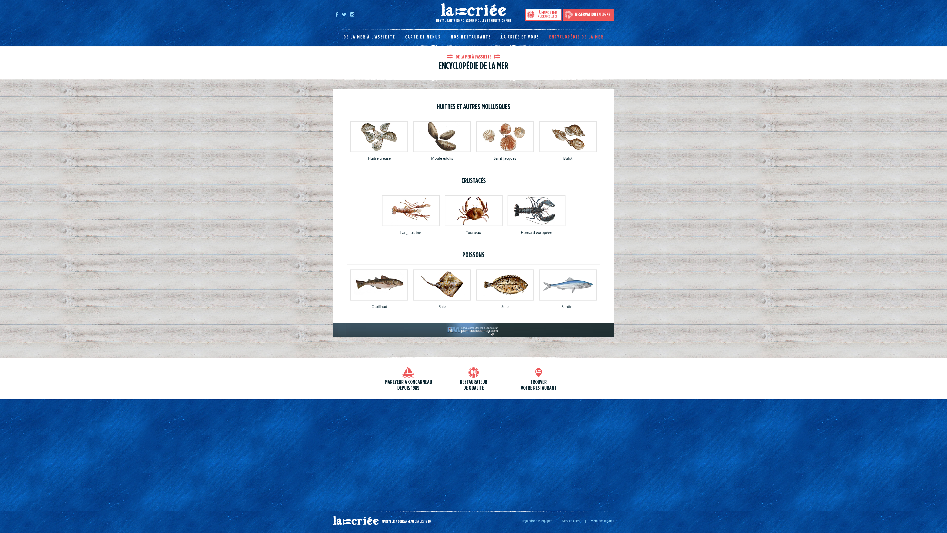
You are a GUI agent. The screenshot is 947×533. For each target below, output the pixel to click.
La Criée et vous (520, 37)
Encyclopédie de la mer (576, 37)
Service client (571, 521)
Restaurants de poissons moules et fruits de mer (422, 13)
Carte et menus (423, 37)
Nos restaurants (471, 37)
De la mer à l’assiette (369, 37)
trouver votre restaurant (539, 385)
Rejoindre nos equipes (537, 521)
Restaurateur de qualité (473, 385)
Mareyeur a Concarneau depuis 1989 (408, 385)
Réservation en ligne (592, 14)
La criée (356, 520)
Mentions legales (602, 521)
